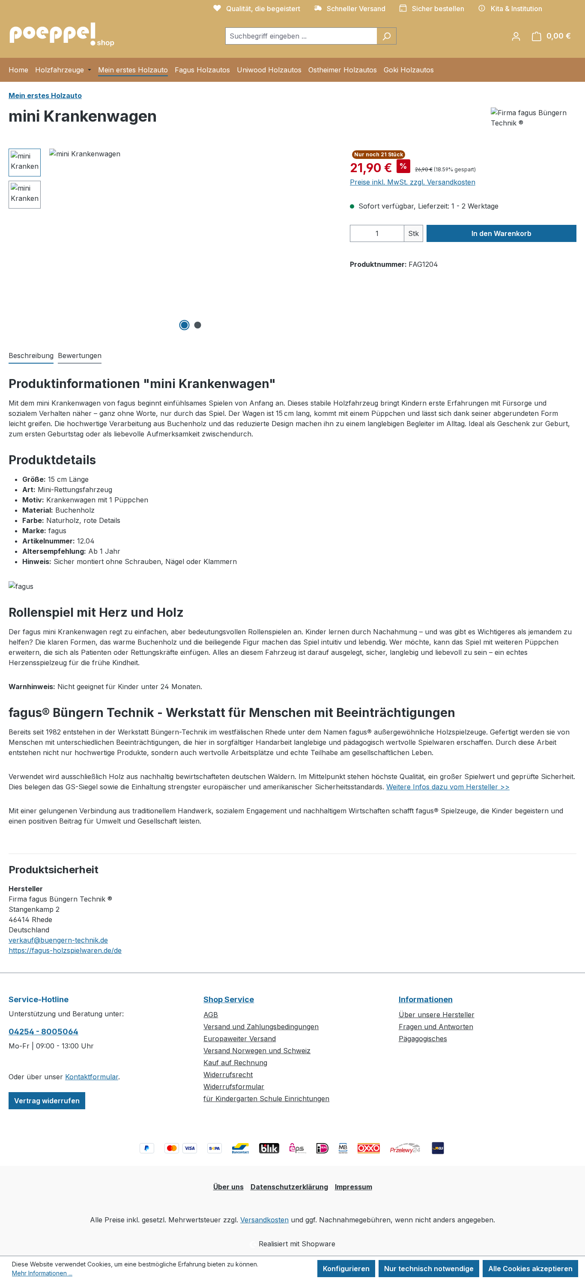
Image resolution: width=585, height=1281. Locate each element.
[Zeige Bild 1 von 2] (184, 325)
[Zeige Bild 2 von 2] (197, 325)
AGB (210, 1014)
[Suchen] (386, 36)
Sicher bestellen (438, 8)
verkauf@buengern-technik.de (58, 940)
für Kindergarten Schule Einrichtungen (266, 1098)
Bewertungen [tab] (79, 355)
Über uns (228, 1186)
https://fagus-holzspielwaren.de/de (65, 950)
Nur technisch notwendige (429, 1268)
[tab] (31, 356)
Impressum (353, 1186)
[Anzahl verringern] (359, 233)
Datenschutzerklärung (289, 1186)
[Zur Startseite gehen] (62, 34)
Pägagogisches (423, 1038)
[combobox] (301, 36)
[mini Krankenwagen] (190, 241)
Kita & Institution (516, 8)
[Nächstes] (325, 241)
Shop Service (228, 999)
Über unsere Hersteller (437, 1014)
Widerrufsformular (233, 1086)
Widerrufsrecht (228, 1074)
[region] (170, 241)
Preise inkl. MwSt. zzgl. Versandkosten (412, 182)
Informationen (426, 999)
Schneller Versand (356, 8)
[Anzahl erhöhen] (395, 233)
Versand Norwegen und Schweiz (256, 1050)
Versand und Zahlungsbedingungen (261, 1026)
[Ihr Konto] (516, 36)
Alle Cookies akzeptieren (530, 1268)
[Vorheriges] (55, 241)
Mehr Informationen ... (42, 1273)
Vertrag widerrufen (47, 1100)
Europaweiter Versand (239, 1038)
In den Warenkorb (501, 233)
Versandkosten (264, 1219)
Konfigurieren (346, 1268)
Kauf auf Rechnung (235, 1062)
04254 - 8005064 (43, 1031)
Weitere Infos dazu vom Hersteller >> (448, 786)
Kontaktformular (91, 1076)
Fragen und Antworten (436, 1026)
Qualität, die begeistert (263, 8)
